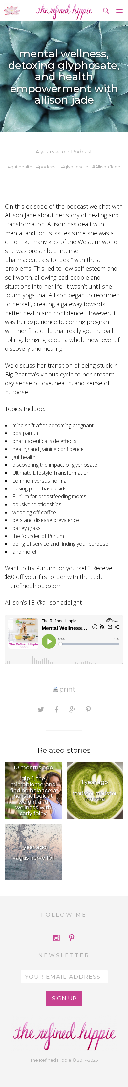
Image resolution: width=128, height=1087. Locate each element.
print (67, 689)
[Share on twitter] (40, 709)
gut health (21, 166)
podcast (48, 166)
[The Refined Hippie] (64, 10)
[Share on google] (72, 709)
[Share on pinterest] (88, 709)
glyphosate (76, 166)
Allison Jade (107, 166)
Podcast (81, 152)
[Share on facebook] (56, 709)
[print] (55, 689)
